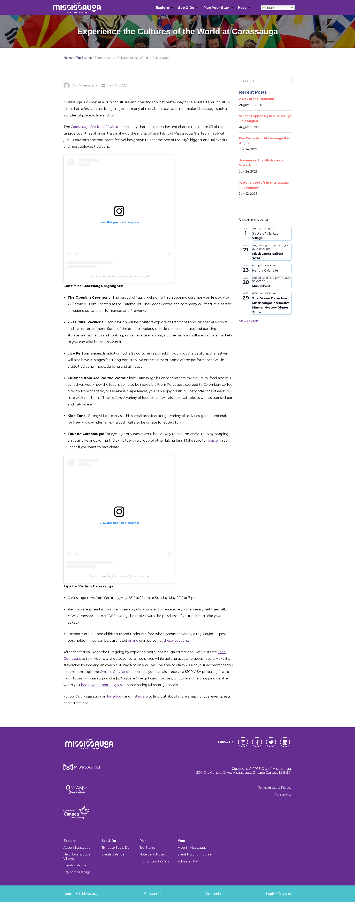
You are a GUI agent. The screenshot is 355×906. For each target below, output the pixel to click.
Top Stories (84, 58)
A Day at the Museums (256, 99)
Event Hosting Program (195, 854)
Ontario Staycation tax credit (123, 672)
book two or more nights (101, 685)
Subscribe (214, 894)
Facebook (115, 696)
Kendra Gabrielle (265, 270)
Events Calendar (75, 865)
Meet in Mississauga (192, 848)
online (133, 640)
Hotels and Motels (152, 854)
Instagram (139, 696)
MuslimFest (261, 286)
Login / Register (279, 894)
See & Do (186, 8)
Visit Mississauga (84, 85)
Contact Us (153, 894)
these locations (176, 640)
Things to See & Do (115, 848)
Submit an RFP (188, 861)
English (270, 7)
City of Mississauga (77, 872)
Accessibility (283, 794)
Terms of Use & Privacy (275, 788)
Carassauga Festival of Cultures (96, 127)
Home (68, 58)
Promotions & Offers (154, 861)
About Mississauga (76, 848)
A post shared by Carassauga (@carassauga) (119, 276)
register (212, 440)
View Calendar (249, 321)
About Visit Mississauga (81, 894)
